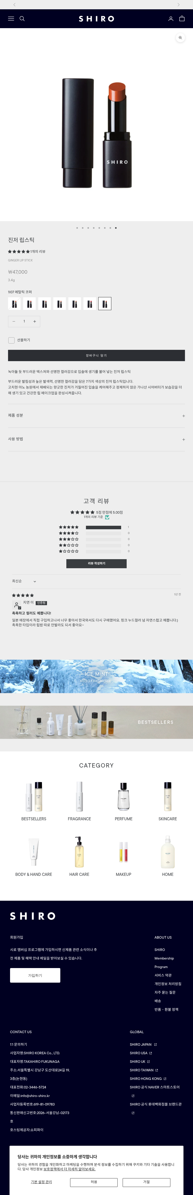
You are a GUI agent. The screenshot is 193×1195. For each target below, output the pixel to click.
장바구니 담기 (96, 355)
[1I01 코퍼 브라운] (14, 303)
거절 (146, 1182)
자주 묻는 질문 (165, 993)
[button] (19, 252)
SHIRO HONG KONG (146, 1079)
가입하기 (35, 975)
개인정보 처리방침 (168, 984)
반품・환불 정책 (166, 1010)
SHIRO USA (139, 1053)
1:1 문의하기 (18, 1045)
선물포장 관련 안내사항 (96, 4)
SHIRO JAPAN (141, 1045)
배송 (158, 1001)
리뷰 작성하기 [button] (96, 563)
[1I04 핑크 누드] (59, 303)
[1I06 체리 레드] (89, 303)
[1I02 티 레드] (29, 303)
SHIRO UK (137, 1062)
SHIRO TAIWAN (142, 1070)
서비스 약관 (163, 976)
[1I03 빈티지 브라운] (44, 303)
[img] (23, 596)
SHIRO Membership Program (164, 958)
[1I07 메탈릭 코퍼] (105, 303)
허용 (94, 1182)
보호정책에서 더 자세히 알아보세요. (69, 1169)
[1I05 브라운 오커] (74, 303)
